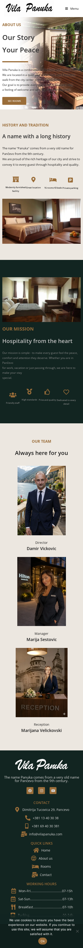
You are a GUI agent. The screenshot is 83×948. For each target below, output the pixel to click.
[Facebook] (30, 790)
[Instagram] (41, 790)
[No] (77, 931)
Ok (43, 941)
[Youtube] (53, 790)
